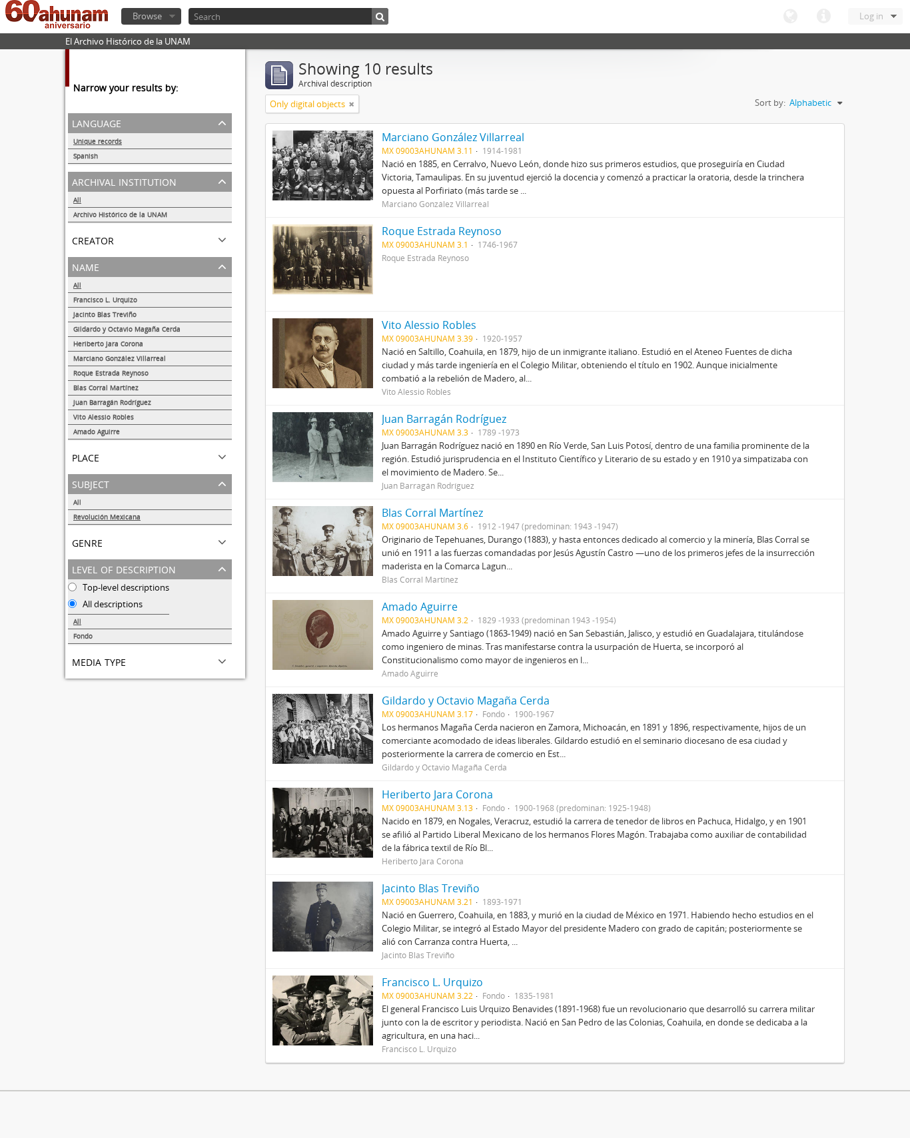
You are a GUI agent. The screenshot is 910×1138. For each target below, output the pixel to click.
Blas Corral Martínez (106, 387)
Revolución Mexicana (107, 516)
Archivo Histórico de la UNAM (120, 214)
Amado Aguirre (96, 431)
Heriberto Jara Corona (108, 343)
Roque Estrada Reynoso (111, 373)
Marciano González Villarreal (119, 358)
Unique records (97, 141)
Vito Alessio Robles (103, 417)
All (77, 199)
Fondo (83, 636)
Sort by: (770, 103)
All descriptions (112, 604)
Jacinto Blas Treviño (105, 314)
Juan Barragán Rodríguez (112, 402)
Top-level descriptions (125, 587)
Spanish (85, 155)
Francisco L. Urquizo (105, 299)
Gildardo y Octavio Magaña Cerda (127, 329)
